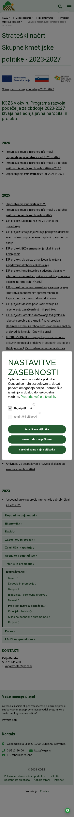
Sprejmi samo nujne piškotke (37, 449)
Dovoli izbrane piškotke (37, 439)
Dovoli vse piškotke (37, 429)
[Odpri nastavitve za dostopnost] (67, 810)
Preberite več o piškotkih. (38, 396)
